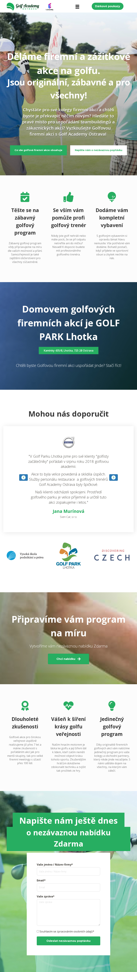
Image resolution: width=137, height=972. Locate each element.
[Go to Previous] (23, 477)
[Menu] (77, 7)
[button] (107, 6)
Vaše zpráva (45, 896)
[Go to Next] (113, 477)
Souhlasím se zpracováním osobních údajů (66, 931)
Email (40, 880)
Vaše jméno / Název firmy (54, 864)
